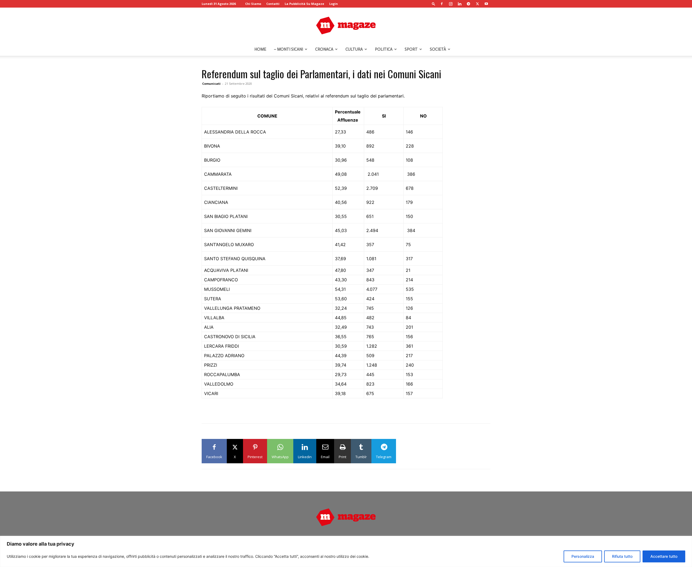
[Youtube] (486, 4)
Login (333, 4)
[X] (477, 4)
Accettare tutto (663, 556)
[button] (434, 4)
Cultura (354, 49)
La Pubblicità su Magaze (304, 4)
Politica (383, 49)
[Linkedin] (459, 4)
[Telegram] (468, 4)
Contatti (273, 4)
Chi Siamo (253, 4)
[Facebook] (442, 4)
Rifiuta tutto (622, 556)
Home (260, 49)
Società (438, 49)
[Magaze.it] (346, 25)
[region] (346, 551)
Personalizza (582, 556)
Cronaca (324, 49)
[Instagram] (451, 4)
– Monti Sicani (288, 49)
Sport (411, 49)
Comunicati (211, 84)
